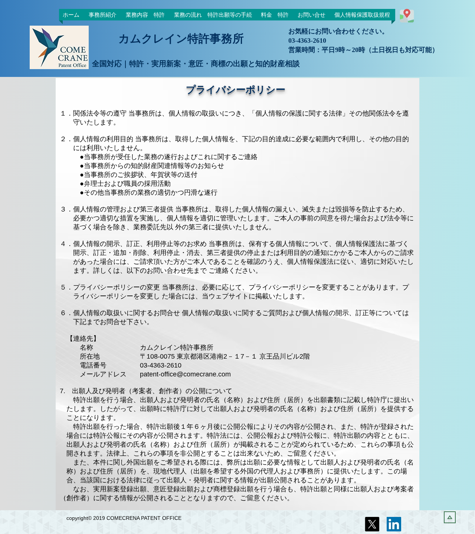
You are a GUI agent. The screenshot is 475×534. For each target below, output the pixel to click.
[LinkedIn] (394, 524)
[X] (372, 524)
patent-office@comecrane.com (185, 374)
